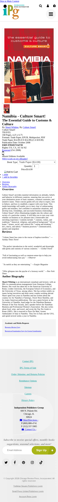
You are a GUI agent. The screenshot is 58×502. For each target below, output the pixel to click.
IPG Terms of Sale (28, 368)
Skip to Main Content (9, 1)
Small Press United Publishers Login (28, 491)
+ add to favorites (10, 177)
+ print (5, 174)
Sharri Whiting (11, 127)
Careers (28, 394)
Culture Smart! (29, 127)
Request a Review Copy (12, 327)
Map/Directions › (30, 420)
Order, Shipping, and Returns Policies (28, 374)
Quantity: (28, 166)
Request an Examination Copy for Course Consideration (23, 331)
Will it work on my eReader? (15, 159)
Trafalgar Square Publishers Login (28, 486)
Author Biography (9, 186)
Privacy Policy (28, 400)
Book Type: (12, 162)
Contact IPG (28, 361)
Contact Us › (30, 429)
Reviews (5, 184)
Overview (6, 182)
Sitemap (28, 387)
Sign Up (41, 450)
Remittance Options (28, 381)
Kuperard (6, 150)
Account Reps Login (28, 496)
